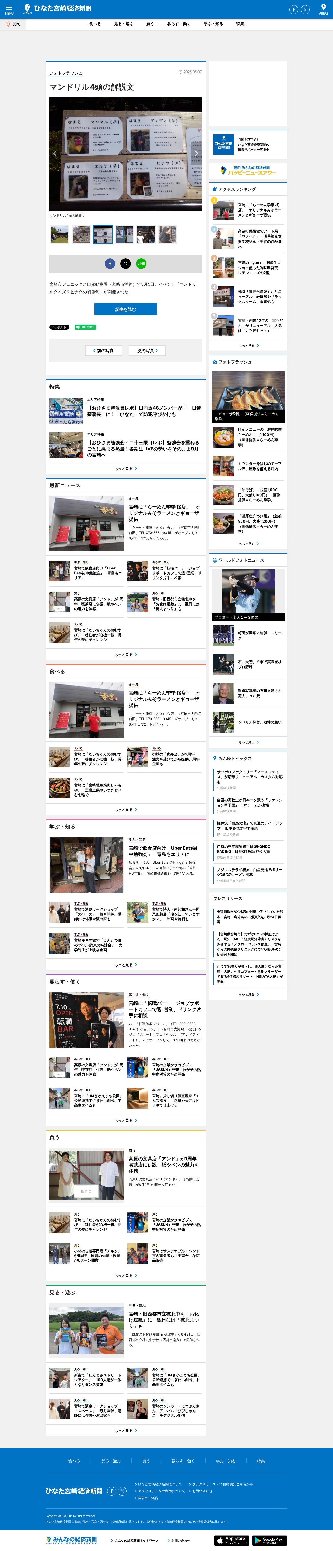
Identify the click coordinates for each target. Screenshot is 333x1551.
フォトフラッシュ (66, 72)
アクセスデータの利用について (161, 1491)
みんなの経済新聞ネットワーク (71, 1540)
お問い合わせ (202, 1491)
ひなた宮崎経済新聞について (160, 1484)
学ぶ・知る (213, 23)
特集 (240, 23)
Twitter (305, 9)
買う (150, 23)
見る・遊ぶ (123, 23)
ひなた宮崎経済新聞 (57, 9)
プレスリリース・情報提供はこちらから (222, 1484)
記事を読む (125, 309)
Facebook (293, 9)
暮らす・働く (179, 23)
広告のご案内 (148, 1498)
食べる (95, 23)
